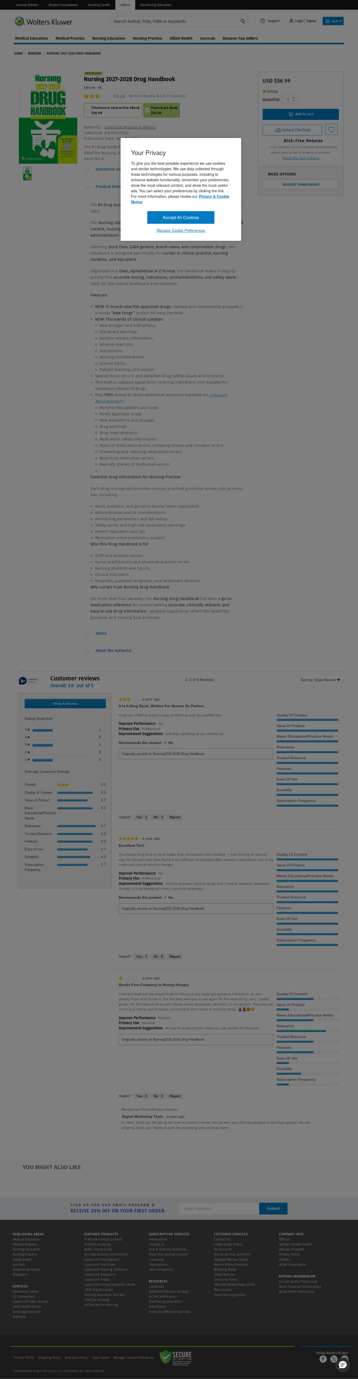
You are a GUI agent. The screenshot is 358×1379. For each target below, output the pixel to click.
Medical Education (26, 1239)
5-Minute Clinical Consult (103, 1239)
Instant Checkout (295, 129)
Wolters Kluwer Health (295, 1244)
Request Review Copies (231, 1259)
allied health (181, 38)
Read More (94, 158)
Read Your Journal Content (168, 1254)
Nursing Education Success (104, 1295)
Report (175, 817)
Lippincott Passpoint (100, 1274)
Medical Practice (25, 1244)
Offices (284, 1239)
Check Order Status (228, 1244)
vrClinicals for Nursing (101, 1305)
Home (18, 53)
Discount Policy (226, 1279)
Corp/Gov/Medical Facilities (170, 1312)
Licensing (156, 1259)
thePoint (19, 1317)
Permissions (158, 1239)
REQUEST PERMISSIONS (301, 185)
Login (299, 21)
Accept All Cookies (181, 217)
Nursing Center (99, 4)
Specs (101, 633)
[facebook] (323, 1359)
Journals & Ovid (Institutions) (106, 1254)
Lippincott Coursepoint (101, 1259)
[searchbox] (179, 21)
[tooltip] (29, 681)
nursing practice (147, 38)
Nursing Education (27, 1249)
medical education (31, 38)
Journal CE (156, 1244)
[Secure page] (176, 1358)
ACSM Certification (163, 1296)
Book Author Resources (296, 1291)
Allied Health (22, 1259)
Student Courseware (63, 4)
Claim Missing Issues (229, 1295)
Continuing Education (155, 4)
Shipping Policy (49, 1358)
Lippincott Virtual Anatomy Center (109, 1284)
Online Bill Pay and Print (232, 1254)
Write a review (142, 96)
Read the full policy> (300, 158)
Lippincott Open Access (30, 1301)
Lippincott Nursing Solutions (106, 1269)
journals (207, 38)
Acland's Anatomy (97, 1244)
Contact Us (222, 1239)
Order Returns (224, 1274)
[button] (342, 1365)
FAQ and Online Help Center (234, 1284)
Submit (273, 1208)
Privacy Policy (289, 1254)
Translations (158, 1264)
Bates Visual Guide (98, 1249)
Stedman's (20, 1274)
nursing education (108, 38)
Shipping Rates (225, 1269)
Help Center (101, 1358)
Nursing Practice (25, 1254)
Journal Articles (27, 4)
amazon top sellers (240, 38)
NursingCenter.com (27, 1312)
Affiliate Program (291, 1249)
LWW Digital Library (98, 1290)
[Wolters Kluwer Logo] (62, 21)
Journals (19, 1264)
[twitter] (334, 1359)
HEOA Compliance (292, 1264)
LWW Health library (27, 1306)
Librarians (156, 1287)
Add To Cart (304, 114)
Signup (311, 21)
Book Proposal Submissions (300, 1287)
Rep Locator (223, 1290)
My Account (223, 1249)
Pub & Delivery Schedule (167, 1249)
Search (242, 21)
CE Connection (24, 1296)
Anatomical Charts (26, 1269)
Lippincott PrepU (97, 1279)
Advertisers (157, 1306)
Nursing (34, 53)
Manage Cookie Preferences (134, 1358)
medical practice (70, 38)
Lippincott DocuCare (99, 1264)
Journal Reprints (161, 1269)
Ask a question (172, 96)
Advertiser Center (26, 1291)
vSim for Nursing (96, 1300)
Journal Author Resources (298, 1282)
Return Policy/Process (231, 1264)
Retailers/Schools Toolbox (169, 1291)
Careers (284, 1259)
